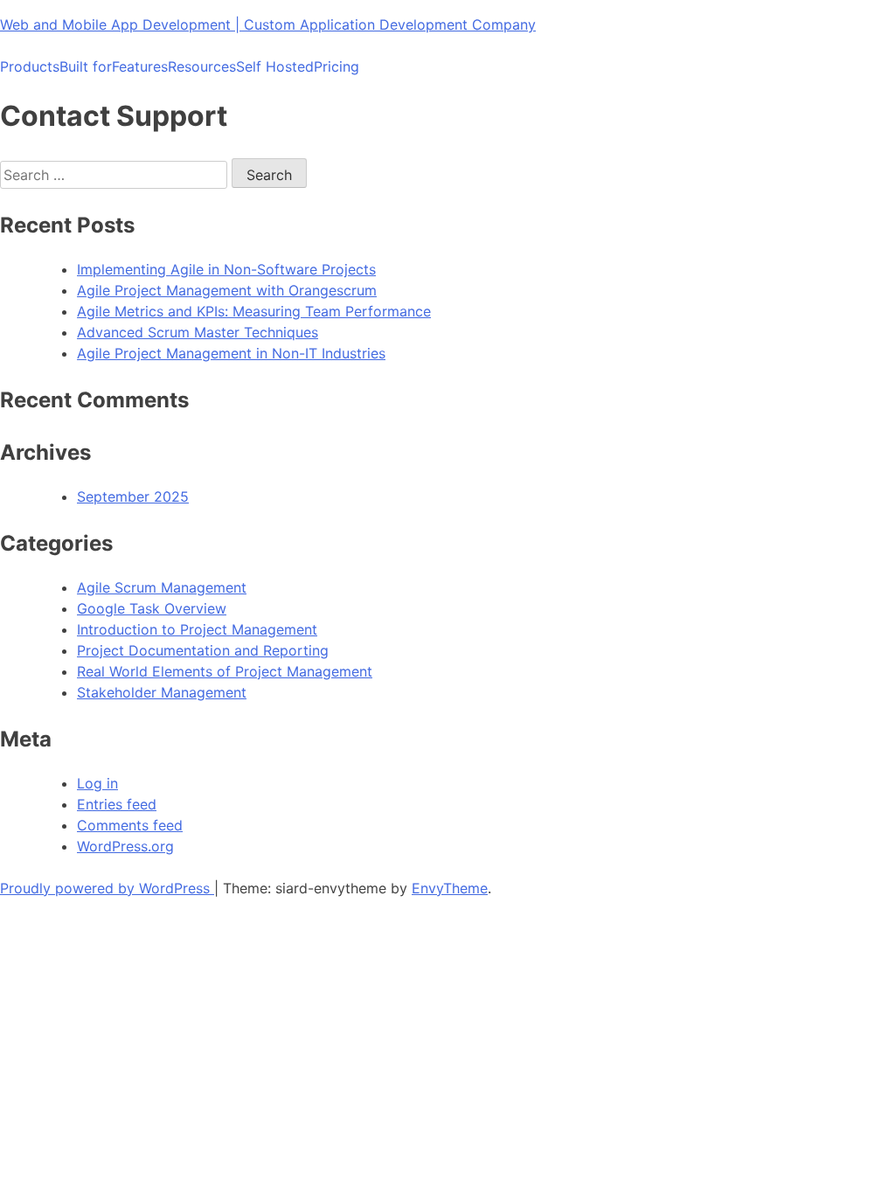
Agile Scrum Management (161, 587)
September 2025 (133, 496)
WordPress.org (125, 846)
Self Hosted (275, 66)
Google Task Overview (151, 608)
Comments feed (130, 825)
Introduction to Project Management (197, 629)
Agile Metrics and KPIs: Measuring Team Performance (254, 311)
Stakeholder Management (161, 692)
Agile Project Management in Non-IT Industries (231, 353)
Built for (85, 66)
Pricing (336, 66)
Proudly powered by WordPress (107, 888)
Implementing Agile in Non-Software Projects (226, 269)
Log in (97, 783)
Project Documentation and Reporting (203, 650)
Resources (202, 66)
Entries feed (116, 804)
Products (29, 66)
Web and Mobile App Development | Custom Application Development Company (268, 24)
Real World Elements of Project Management (224, 671)
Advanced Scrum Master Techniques (197, 332)
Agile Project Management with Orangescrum (227, 290)
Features (140, 66)
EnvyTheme (450, 888)
